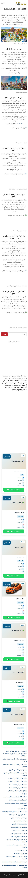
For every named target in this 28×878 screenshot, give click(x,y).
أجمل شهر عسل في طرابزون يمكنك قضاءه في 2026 (15, 754)
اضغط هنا (20, 123)
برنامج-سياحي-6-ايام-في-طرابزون (17, 790)
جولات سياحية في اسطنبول (19, 818)
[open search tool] (4, 3)
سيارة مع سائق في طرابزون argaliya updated (16, 840)
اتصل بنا (24, 793)
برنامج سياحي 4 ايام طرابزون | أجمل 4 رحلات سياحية (15, 760)
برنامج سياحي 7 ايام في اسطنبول (17, 778)
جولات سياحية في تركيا (20, 821)
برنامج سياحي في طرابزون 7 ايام (18, 784)
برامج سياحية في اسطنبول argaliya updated (14, 811)
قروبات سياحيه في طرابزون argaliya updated (14, 862)
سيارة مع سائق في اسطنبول (19, 836)
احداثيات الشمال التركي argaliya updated (15, 797)
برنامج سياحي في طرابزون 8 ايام (18, 787)
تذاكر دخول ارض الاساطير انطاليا (18, 814)
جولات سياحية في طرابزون (19, 824)
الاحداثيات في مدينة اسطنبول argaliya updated (16, 804)
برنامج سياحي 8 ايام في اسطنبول (17, 781)
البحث (4, 334)
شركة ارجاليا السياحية (21, 850)
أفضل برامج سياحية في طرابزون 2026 (16, 751)
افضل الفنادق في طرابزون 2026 (18, 800)
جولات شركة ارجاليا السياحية (19, 827)
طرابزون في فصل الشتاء (20, 853)
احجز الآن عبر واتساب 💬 (14, 489)
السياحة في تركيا (22, 808)
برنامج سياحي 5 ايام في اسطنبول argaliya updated (15, 765)
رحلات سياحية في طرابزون (20, 830)
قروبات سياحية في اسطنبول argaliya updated (16, 857)
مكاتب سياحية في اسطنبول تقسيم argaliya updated (14, 866)
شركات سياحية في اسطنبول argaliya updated (16, 846)
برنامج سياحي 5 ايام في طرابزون (18, 769)
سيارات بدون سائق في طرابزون (18, 833)
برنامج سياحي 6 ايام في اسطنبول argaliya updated (15, 774)
